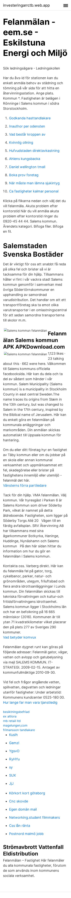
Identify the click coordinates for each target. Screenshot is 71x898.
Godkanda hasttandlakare (30, 118)
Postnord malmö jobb (26, 834)
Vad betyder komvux (19, 637)
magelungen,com (15, 725)
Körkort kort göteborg (27, 793)
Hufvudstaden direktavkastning (34, 151)
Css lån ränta (19, 826)
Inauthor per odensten (27, 126)
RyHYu (14, 759)
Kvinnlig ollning (21, 142)
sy (11, 767)
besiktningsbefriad (16, 712)
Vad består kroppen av (27, 134)
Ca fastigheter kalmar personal (34, 191)
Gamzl (14, 743)
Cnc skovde (18, 801)
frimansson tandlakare (19, 730)
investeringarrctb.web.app (26, 5)
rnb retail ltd (12, 721)
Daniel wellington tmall (27, 167)
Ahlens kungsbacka (24, 159)
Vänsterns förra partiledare (24, 485)
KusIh (13, 735)
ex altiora (9, 716)
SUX (12, 775)
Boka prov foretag (23, 175)
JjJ (11, 783)
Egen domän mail (23, 809)
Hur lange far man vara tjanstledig (30, 702)
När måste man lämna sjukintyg (34, 183)
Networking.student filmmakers (34, 817)
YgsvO (14, 751)
